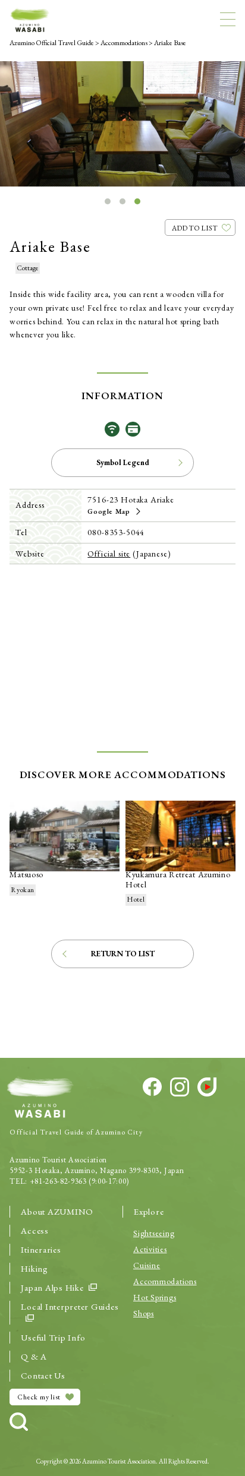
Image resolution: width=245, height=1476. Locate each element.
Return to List (123, 954)
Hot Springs (154, 1297)
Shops (143, 1313)
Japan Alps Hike (52, 1287)
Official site (108, 553)
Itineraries (41, 1249)
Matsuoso (26, 874)
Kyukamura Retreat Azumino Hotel (178, 879)
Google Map (108, 511)
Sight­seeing (153, 1233)
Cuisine (146, 1265)
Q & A (34, 1356)
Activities (150, 1249)
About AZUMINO (57, 1211)
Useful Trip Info (53, 1337)
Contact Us (43, 1375)
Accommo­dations (165, 1281)
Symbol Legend (122, 462)
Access (35, 1230)
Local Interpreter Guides (69, 1306)
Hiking (34, 1268)
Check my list (39, 1397)
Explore (149, 1211)
